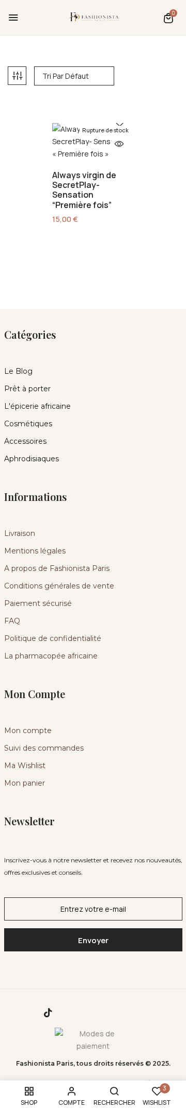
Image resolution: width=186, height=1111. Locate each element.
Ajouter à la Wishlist (120, 123)
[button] (168, 18)
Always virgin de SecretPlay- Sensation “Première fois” (84, 190)
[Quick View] (120, 144)
